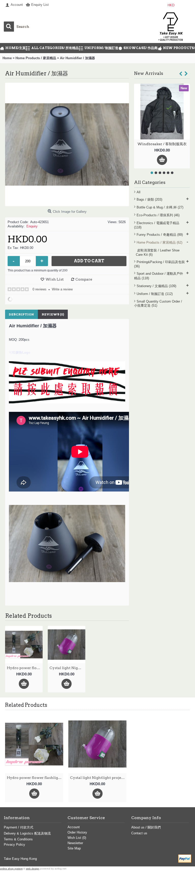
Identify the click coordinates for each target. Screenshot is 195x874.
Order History (77, 832)
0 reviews (39, 289)
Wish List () (77, 838)
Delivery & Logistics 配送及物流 (27, 833)
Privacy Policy (14, 844)
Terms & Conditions (18, 839)
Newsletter (75, 843)
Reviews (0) (53, 314)
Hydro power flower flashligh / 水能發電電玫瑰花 (25, 668)
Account (74, 827)
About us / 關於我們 (146, 827)
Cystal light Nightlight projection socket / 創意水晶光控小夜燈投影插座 (67, 668)
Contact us (139, 833)
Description (21, 314)
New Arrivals (148, 73)
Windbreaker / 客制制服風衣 (162, 144)
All (138, 192)
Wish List (54, 279)
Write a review (62, 289)
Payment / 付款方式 (18, 827)
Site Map (74, 848)
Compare (83, 279)
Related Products (26, 705)
